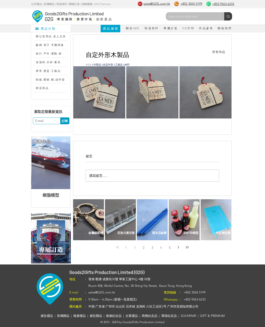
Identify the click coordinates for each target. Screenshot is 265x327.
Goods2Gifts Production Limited (74, 13)
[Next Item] (63, 163)
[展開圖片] (99, 92)
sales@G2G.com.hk (101, 292)
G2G (49, 19)
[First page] (117, 247)
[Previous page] (126, 247)
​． (56, 18)
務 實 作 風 (84, 19)
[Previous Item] (37, 163)
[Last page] (187, 247)
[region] (51, 238)
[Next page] (178, 247)
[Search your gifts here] (228, 16)
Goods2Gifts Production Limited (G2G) (106, 272)
